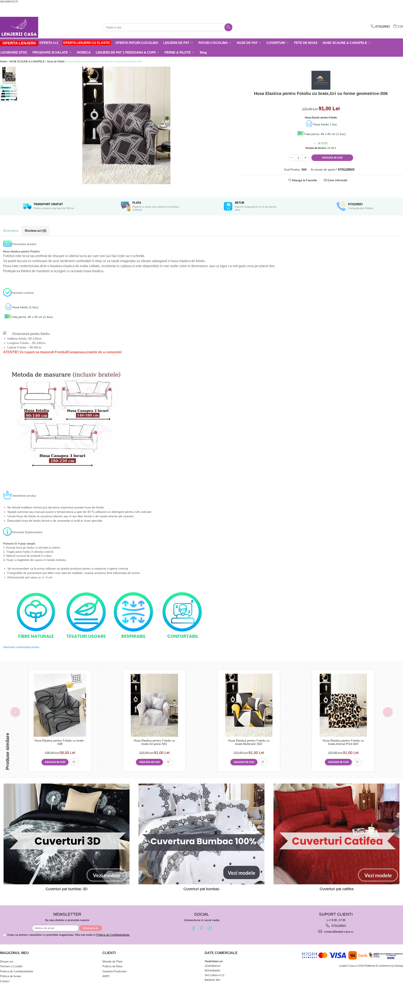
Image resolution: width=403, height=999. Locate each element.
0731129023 (338, 925)
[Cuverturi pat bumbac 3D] (66, 834)
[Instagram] (209, 928)
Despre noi (6, 961)
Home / (4, 61)
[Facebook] (193, 928)
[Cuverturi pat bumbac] (201, 834)
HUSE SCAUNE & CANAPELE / (27, 61)
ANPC (106, 976)
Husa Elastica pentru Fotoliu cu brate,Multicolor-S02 (249, 742)
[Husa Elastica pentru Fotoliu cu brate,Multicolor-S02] (249, 705)
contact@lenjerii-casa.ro (338, 931)
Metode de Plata (112, 961)
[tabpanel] (126, 125)
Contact (4, 981)
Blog (203, 52)
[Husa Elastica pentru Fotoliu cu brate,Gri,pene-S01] (154, 705)
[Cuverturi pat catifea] (336, 834)
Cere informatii (337, 180)
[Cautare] (228, 27)
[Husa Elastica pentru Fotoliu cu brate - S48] (60, 705)
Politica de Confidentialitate (113, 934)
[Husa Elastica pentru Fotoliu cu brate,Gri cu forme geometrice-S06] (126, 125)
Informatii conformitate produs (21, 647)
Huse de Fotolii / (56, 61)
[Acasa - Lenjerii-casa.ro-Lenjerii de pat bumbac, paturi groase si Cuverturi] (21, 27)
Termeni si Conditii (11, 966)
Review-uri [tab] (35, 230)
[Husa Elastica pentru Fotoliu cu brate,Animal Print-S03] (343, 705)
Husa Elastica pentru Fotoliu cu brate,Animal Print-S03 (343, 742)
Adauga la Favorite (304, 180)
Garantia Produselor (114, 971)
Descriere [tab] (10, 230)
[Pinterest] (201, 928)
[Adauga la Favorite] (74, 762)
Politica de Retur (112, 966)
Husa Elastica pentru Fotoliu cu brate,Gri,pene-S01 (154, 742)
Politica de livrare (10, 976)
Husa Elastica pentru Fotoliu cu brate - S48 (59, 742)
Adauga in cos (332, 157)
